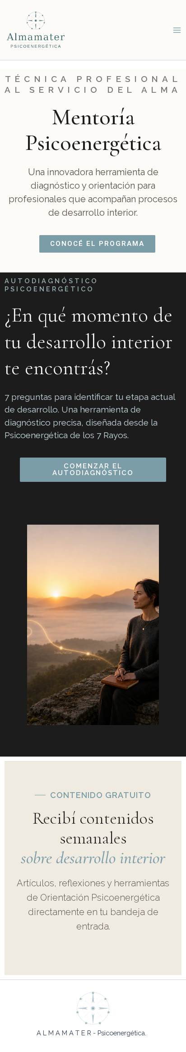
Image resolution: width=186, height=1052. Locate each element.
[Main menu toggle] (177, 30)
